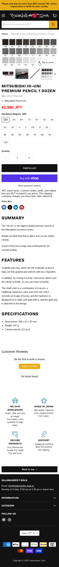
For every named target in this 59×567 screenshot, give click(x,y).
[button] (8, 73)
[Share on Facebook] (4, 207)
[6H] (37, 123)
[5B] (20, 138)
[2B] (47, 130)
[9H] (14, 123)
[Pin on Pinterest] (21, 207)
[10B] (6, 145)
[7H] (30, 123)
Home (5, 34)
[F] (26, 130)
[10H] (6, 123)
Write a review (29, 366)
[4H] (52, 123)
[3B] (5, 138)
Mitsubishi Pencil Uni (15, 100)
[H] (20, 130)
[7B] (35, 138)
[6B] (28, 138)
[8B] (43, 138)
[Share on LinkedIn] (15, 207)
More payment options (29, 185)
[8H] (22, 123)
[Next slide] (54, 74)
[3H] (5, 130)
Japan (28, 533)
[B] (40, 130)
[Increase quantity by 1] (29, 158)
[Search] (53, 24)
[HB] (33, 130)
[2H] (13, 130)
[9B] (50, 138)
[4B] (13, 138)
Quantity (6, 151)
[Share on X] (10, 207)
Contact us (40, 444)
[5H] (45, 123)
